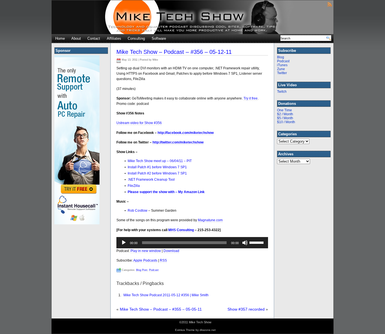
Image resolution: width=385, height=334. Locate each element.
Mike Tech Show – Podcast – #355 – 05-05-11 (161, 309)
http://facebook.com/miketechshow (186, 133)
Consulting (136, 38)
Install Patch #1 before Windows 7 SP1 (157, 167)
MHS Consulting (181, 230)
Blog (280, 57)
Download (171, 251)
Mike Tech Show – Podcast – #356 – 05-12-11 (174, 52)
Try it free (251, 98)
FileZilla (134, 186)
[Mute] (245, 242)
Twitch (282, 92)
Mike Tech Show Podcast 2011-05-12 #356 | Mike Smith (166, 295)
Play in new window (145, 251)
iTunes (282, 65)
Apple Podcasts (145, 260)
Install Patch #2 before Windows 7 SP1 (157, 173)
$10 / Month (286, 122)
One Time (284, 110)
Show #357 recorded (246, 309)
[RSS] (329, 4)
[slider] (257, 242)
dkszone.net (208, 329)
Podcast (154, 270)
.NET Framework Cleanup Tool (151, 180)
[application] (192, 242)
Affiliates (114, 38)
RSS (163, 260)
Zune (281, 69)
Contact (93, 38)
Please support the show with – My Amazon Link (166, 192)
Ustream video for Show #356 (139, 123)
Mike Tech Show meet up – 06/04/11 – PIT (160, 161)
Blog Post (141, 270)
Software (159, 38)
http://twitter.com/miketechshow (177, 142)
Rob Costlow (137, 211)
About (76, 38)
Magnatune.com (210, 220)
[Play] (124, 242)
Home (60, 38)
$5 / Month (285, 118)
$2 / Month (285, 114)
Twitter (282, 73)
